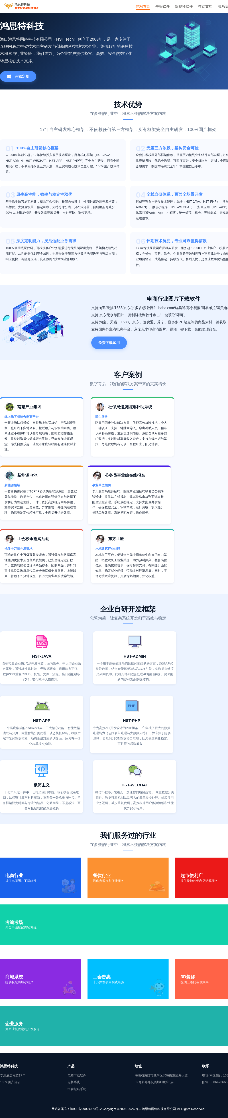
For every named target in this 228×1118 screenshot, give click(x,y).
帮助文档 (205, 6)
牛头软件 (162, 6)
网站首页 (143, 6)
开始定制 (22, 76)
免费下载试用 (109, 343)
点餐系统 (73, 1082)
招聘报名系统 (76, 1089)
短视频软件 (184, 6)
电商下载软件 (76, 1075)
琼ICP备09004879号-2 (86, 1109)
